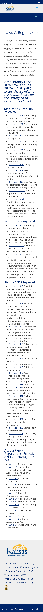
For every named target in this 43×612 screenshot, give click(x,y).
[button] (37, 9)
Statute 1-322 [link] (16, 387)
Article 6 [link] (13, 498)
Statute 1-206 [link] (16, 164)
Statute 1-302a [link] (17, 190)
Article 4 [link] (13, 484)
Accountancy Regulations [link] (13, 452)
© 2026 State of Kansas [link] (12, 609)
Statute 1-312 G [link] (17, 326)
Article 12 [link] (14, 516)
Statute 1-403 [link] (16, 427)
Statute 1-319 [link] (16, 372)
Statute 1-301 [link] (16, 170)
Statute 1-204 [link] (16, 141)
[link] (9, 8)
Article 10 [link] (14, 504)
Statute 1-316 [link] (16, 358)
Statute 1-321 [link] (16, 384)
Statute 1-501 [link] (16, 433)
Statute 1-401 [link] (16, 396)
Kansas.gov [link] (7, 3)
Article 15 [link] (14, 519)
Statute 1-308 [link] (16, 254)
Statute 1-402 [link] (16, 419)
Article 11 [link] (14, 510)
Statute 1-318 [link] (16, 367)
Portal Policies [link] (35, 609)
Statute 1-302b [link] (16, 199)
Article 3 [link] (13, 478)
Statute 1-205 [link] (16, 150)
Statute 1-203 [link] (16, 135)
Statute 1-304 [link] (16, 225)
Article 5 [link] (13, 493)
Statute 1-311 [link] (16, 303)
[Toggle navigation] (39, 3)
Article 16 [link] (14, 524)
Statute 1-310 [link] (16, 286)
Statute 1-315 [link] (16, 344)
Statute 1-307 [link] (16, 245)
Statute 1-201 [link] (16, 115)
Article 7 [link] (13, 501)
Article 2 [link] (13, 467)
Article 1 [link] (13, 464)
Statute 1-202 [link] (16, 124)
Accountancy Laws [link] (17, 82)
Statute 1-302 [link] (16, 181)
